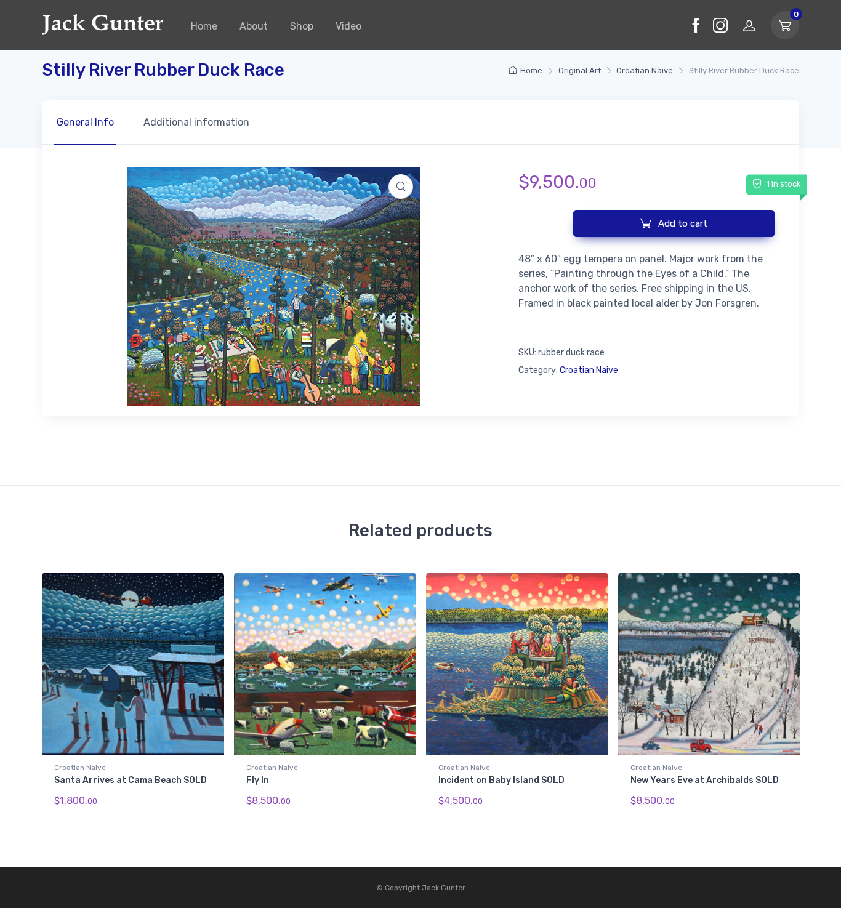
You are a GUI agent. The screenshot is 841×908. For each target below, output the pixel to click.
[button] (400, 186)
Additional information (196, 122)
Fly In (257, 780)
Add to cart (681, 223)
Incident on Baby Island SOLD (501, 780)
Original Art (579, 70)
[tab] (85, 122)
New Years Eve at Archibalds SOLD (704, 780)
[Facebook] (695, 25)
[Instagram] (720, 25)
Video (348, 26)
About (253, 26)
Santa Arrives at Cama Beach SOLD (130, 780)
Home (204, 26)
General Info (85, 122)
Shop (301, 26)
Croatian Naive (644, 70)
